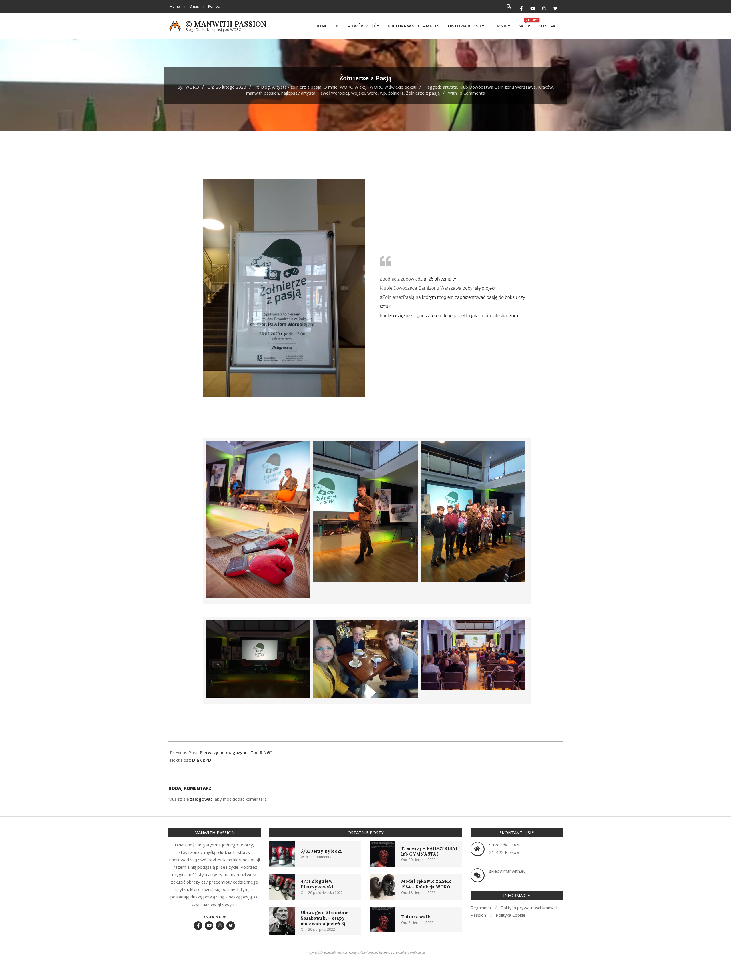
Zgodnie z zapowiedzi (402, 279)
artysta (450, 87)
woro (372, 93)
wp (383, 93)
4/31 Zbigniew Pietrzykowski (317, 884)
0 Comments (472, 93)
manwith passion (262, 93)
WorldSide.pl (416, 952)
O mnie (331, 87)
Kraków (545, 87)
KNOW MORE (214, 916)
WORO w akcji (353, 87)
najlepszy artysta (298, 93)
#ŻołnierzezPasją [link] (397, 297)
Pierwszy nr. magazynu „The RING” (236, 752)
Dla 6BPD (201, 760)
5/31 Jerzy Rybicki (321, 851)
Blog (265, 87)
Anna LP (389, 952)
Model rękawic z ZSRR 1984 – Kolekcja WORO (426, 884)
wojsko (358, 93)
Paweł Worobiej (333, 93)
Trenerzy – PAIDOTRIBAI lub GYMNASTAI (429, 851)
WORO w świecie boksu (393, 87)
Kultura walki (416, 917)
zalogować (201, 799)
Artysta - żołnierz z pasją (296, 87)
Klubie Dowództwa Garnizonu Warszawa (420, 288)
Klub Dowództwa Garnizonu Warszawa (497, 87)
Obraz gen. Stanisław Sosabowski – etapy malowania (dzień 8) (324, 918)
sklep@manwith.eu (507, 871)
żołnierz (396, 93)
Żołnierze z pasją (423, 93)
